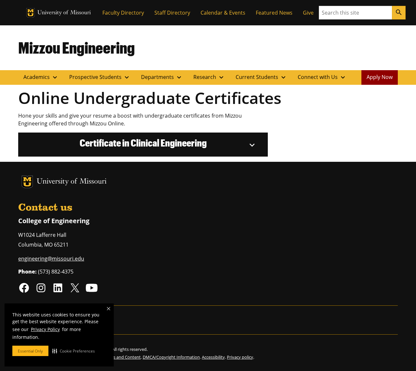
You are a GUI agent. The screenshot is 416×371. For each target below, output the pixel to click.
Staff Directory (172, 12)
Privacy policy (240, 357)
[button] (73, 351)
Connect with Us (322, 77)
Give (308, 12)
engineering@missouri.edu (51, 258)
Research (209, 77)
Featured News (274, 12)
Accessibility (213, 357)
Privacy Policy (45, 329)
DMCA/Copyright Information (171, 357)
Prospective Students (100, 77)
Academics (41, 77)
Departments (162, 77)
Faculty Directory (123, 12)
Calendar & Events (223, 12)
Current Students (261, 77)
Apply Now (380, 77)
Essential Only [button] (30, 351)
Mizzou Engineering (76, 47)
